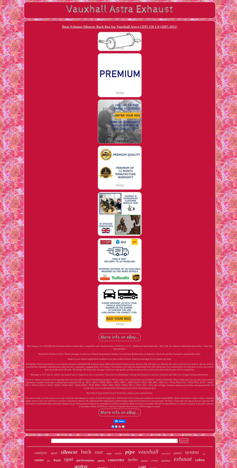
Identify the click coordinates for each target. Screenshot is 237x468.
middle (118, 453)
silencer (69, 452)
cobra (200, 460)
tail (203, 454)
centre (39, 460)
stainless (165, 460)
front (57, 460)
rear (99, 452)
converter (116, 460)
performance (85, 460)
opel (68, 459)
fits (48, 460)
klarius (144, 460)
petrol (177, 453)
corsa (154, 460)
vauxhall (148, 452)
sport (54, 453)
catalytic (40, 452)
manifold (166, 453)
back (86, 452)
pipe (130, 452)
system (192, 452)
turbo (133, 459)
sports (101, 460)
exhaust (183, 459)
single (109, 453)
